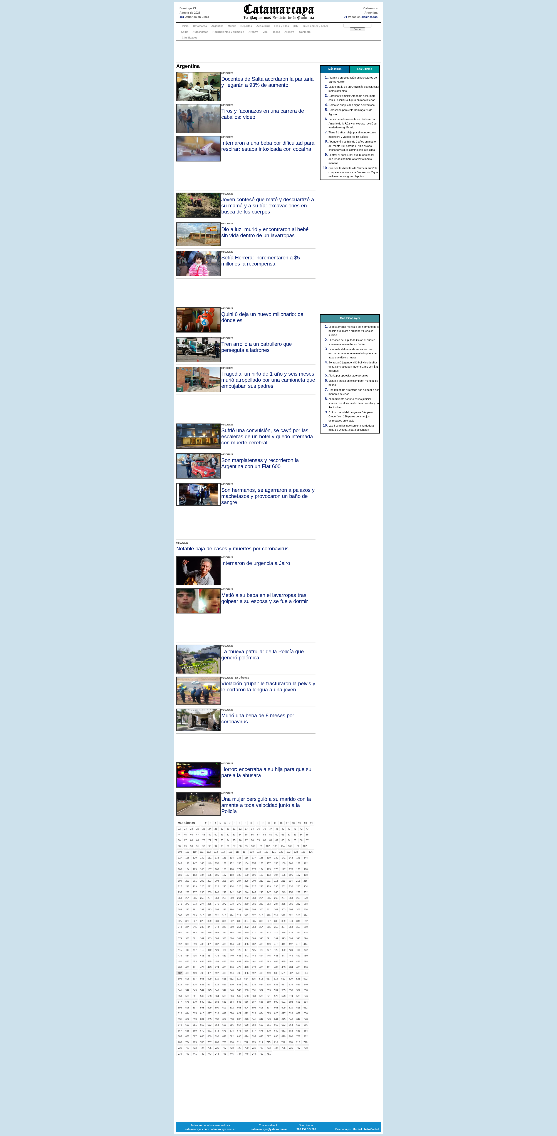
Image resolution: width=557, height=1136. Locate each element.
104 (283, 846)
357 (283, 927)
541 (180, 990)
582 (217, 1001)
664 (291, 1024)
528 (217, 984)
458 (232, 961)
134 (232, 857)
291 (195, 909)
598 (202, 1007)
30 (228, 828)
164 (187, 869)
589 (269, 1001)
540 (306, 984)
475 (224, 967)
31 (234, 828)
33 (246, 828)
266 (276, 898)
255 (195, 898)
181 (180, 875)
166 (202, 869)
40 (289, 828)
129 (195, 857)
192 (261, 875)
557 (298, 990)
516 (261, 978)
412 (291, 944)
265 (269, 898)
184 (202, 875)
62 (289, 834)
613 (180, 1013)
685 (180, 1036)
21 (311, 823)
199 (180, 880)
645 (283, 1019)
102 (268, 846)
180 (306, 869)
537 (283, 984)
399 (195, 944)
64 (301, 834)
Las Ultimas (364, 69)
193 (269, 875)
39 (283, 828)
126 (311, 851)
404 (232, 944)
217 (180, 886)
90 (191, 846)
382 (202, 938)
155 (254, 863)
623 (254, 1013)
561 (195, 996)
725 (209, 1048)
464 (276, 961)
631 (180, 1019)
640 (246, 1019)
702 (306, 1036)
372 (261, 932)
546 (217, 990)
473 (209, 967)
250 (291, 892)
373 (269, 932)
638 (232, 1019)
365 (209, 932)
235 (180, 892)
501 (283, 973)
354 (261, 927)
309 (195, 915)
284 (276, 903)
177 (283, 869)
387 (239, 938)
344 (187, 927)
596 (187, 1007)
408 (261, 944)
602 (232, 1007)
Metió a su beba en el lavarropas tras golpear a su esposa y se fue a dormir (264, 598)
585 (239, 1001)
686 (187, 1036)
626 (276, 1013)
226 (246, 886)
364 (202, 932)
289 (180, 909)
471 (195, 967)
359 (298, 927)
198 (306, 875)
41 (295, 828)
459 (239, 961)
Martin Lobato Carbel (366, 1129)
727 (224, 1048)
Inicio (185, 26)
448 (291, 955)
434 (187, 955)
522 (305, 978)
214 (291, 880)
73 (222, 840)
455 (209, 961)
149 (209, 863)
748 (246, 1053)
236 (187, 892)
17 (287, 823)
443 (254, 955)
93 (209, 846)
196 (291, 875)
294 (217, 909)
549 (239, 990)
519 (283, 978)
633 (195, 1019)
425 (254, 950)
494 (232, 973)
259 (224, 898)
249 (283, 892)
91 (197, 846)
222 (217, 886)
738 (306, 1048)
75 (234, 840)
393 (283, 938)
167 (209, 869)
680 (276, 1030)
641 (254, 1019)
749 (254, 1053)
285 (283, 903)
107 (305, 846)
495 (239, 973)
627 (283, 1013)
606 (261, 1007)
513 (239, 978)
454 (202, 961)
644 (276, 1019)
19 (299, 823)
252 (306, 892)
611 (298, 1007)
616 (202, 1013)
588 (261, 1001)
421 (224, 950)
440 (232, 955)
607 (269, 1007)
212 (276, 880)
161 (298, 863)
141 (283, 857)
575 (298, 996)
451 (180, 961)
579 (195, 1001)
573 (283, 996)
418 (202, 950)
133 (224, 857)
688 (202, 1036)
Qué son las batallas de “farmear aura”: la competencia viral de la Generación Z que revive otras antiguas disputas (353, 172)
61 (283, 834)
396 (306, 938)
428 (276, 950)
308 (187, 915)
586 (246, 1001)
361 (180, 932)
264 (261, 898)
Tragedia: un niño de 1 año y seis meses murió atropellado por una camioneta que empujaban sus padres (268, 380)
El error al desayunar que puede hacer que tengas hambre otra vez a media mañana (351, 159)
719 (298, 1042)
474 (217, 967)
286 (291, 903)
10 (244, 823)
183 (195, 875)
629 (298, 1013)
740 (187, 1053)
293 (209, 909)
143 (298, 857)
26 (203, 828)
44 (179, 834)
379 (180, 938)
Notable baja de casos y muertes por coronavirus (232, 548)
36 (264, 828)
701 (298, 1036)
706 (202, 1042)
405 (239, 944)
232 (291, 886)
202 (202, 880)
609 (283, 1007)
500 (276, 973)
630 (306, 1013)
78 (252, 840)
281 (254, 903)
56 (252, 834)
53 (234, 834)
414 (305, 944)
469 (180, 967)
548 (232, 990)
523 (180, 984)
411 (283, 944)
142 (291, 857)
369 (239, 932)
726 (217, 1048)
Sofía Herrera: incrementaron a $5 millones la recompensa (260, 261)
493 (224, 973)
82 (276, 840)
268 (291, 898)
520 (291, 978)
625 (269, 1013)
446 (276, 955)
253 (180, 898)
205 (224, 880)
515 (254, 978)
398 (187, 944)
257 (209, 898)
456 (217, 961)
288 (306, 903)
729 (239, 1048)
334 (246, 921)
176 (276, 869)
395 (298, 938)
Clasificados (189, 37)
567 (239, 996)
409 (269, 944)
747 (239, 1053)
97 (234, 846)
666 (306, 1024)
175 (269, 869)
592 (291, 1001)
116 (237, 851)
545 (209, 990)
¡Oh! (296, 26)
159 (283, 863)
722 (187, 1048)
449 (298, 955)
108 (180, 851)
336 (261, 921)
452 (187, 961)
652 (202, 1024)
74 (228, 840)
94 (216, 846)
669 (195, 1030)
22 (179, 828)
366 (217, 932)
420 (217, 950)
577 (180, 1001)
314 (231, 915)
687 (195, 1036)
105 (290, 846)
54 (240, 834)
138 (261, 857)
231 (283, 886)
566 (232, 996)
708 (217, 1042)
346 (202, 927)
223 (224, 886)
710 (232, 1042)
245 (254, 892)
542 (187, 990)
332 (232, 921)
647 (298, 1019)
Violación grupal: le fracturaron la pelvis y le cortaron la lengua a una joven (268, 686)
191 (254, 875)
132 (217, 857)
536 (276, 984)
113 (216, 851)
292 (202, 909)
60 (276, 834)
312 (217, 915)
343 (180, 927)
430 (291, 950)
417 (195, 950)
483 (283, 967)
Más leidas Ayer (350, 318)
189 (239, 875)
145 (180, 863)
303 (283, 909)
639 (239, 1019)
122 (281, 851)
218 (187, 886)
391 (269, 938)
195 (283, 875)
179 (298, 869)
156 (261, 863)
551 (254, 990)
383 (209, 938)
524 (187, 984)
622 (246, 1013)
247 (269, 892)
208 (246, 880)
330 (217, 921)
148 (202, 863)
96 (228, 846)
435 (195, 955)
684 (306, 1030)
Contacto (304, 32)
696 (261, 1036)
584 (232, 1001)
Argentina (217, 26)
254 (187, 898)
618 (217, 1013)
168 (217, 869)
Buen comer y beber (315, 26)
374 (276, 932)
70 (203, 840)
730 (246, 1048)
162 (306, 863)
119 (259, 851)
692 (232, 1036)
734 (276, 1048)
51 (222, 834)
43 (307, 828)
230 (276, 886)
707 (209, 1042)
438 (217, 955)
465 (283, 961)
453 (195, 961)
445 (269, 955)
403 (224, 944)
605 (254, 1007)
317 (254, 915)
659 (254, 1024)
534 (261, 984)
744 (217, 1053)
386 (232, 938)
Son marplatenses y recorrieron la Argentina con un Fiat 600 (260, 463)
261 (239, 898)
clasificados (369, 16)
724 (202, 1048)
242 (232, 892)
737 (298, 1048)
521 (298, 978)
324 (305, 915)
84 (289, 840)
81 (270, 840)
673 (224, 1030)
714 (261, 1042)
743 (209, 1053)
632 (187, 1019)
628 (291, 1013)
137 (254, 857)
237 (195, 892)
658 (246, 1024)
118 (252, 851)
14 (269, 823)
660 (261, 1024)
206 (232, 880)
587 (254, 1001)
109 (187, 851)
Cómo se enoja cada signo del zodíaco (352, 105)
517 (268, 978)
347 (209, 927)
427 (269, 950)
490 (202, 973)
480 (261, 967)
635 (209, 1019)
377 (298, 932)
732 (261, 1048)
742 (202, 1053)
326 (187, 921)
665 (298, 1024)
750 (261, 1053)
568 (246, 996)
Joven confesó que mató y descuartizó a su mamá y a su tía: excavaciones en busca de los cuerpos (267, 206)
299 (254, 909)
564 (217, 996)
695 (254, 1036)
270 (306, 898)
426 (261, 950)
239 (209, 892)
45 (185, 834)
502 (291, 973)
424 (246, 950)
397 (180, 944)
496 (246, 973)
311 (209, 915)
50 (216, 834)
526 (202, 984)
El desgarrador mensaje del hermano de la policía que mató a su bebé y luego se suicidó (354, 331)
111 (201, 851)
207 (239, 880)
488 (187, 973)
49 (209, 834)
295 (224, 909)
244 (246, 892)
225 (239, 886)
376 (291, 932)
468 (306, 961)
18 (293, 823)
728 (232, 1048)
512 (231, 978)
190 (246, 875)
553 (269, 990)
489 (195, 973)
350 (232, 927)
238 (202, 892)
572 (276, 996)
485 (298, 967)
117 (245, 851)
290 (187, 909)
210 (261, 880)
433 (180, 955)
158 (276, 863)
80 (264, 840)
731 (254, 1048)
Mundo (232, 26)
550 (246, 990)
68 (191, 840)
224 (232, 886)
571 (269, 996)
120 (266, 851)
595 (180, 1007)
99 (246, 846)
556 (291, 990)
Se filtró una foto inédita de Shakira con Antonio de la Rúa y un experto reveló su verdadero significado (353, 123)
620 (232, 1013)
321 (283, 915)
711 (239, 1042)
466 (291, 961)
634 (202, 1019)
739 (180, 1053)
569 (254, 996)
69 (197, 840)
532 (246, 984)
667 (180, 1030)
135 (239, 857)
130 (202, 857)
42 (301, 828)
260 (232, 898)
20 (305, 823)
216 (305, 880)
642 (261, 1019)
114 (223, 851)
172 (246, 869)
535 (269, 984)
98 (240, 846)
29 (222, 828)
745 (224, 1053)
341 (298, 921)
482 (276, 967)
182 (187, 875)
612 (305, 1007)
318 (261, 915)
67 (185, 840)
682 (291, 1030)
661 (269, 1024)
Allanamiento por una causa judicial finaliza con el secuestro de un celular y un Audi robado (354, 403)
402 (217, 944)
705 (195, 1042)
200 (187, 880)
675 (239, 1030)
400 (202, 944)
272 (187, 903)
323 (298, 915)
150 (217, 863)
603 (239, 1007)
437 (209, 955)
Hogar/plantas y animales (228, 32)
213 (283, 880)
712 (246, 1042)
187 (224, 875)
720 (305, 1042)
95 (222, 846)
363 (195, 932)
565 (224, 996)
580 (202, 1001)
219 (195, 886)
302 (276, 909)
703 (180, 1042)
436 (202, 955)
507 (195, 978)
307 (180, 915)
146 (187, 863)
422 (232, 950)
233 (298, 886)
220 (202, 886)
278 (232, 903)
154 (246, 863)
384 (217, 938)
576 (306, 996)
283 (269, 903)
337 (269, 921)
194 (276, 875)
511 (224, 978)
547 (224, 990)
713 (254, 1042)
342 (306, 921)
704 (187, 1042)
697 (269, 1036)
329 (209, 921)
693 (239, 1036)
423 (239, 950)
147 (195, 863)
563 (209, 996)
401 (209, 944)
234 (306, 886)
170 (232, 869)
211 (268, 880)
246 (261, 892)
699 (283, 1036)
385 (224, 938)
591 (283, 1001)
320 (276, 915)
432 (306, 950)
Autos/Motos (200, 32)
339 (283, 921)
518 (276, 978)
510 (217, 978)
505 (180, 978)
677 (254, 1030)
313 (224, 915)
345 (195, 927)
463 (269, 961)
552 (261, 990)
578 (187, 1001)
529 (224, 984)
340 (291, 921)
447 (283, 955)
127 (180, 857)
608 (276, 1007)
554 (276, 990)
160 (291, 863)
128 (187, 857)
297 (239, 909)
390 (261, 938)
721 (180, 1048)
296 (232, 909)
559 (180, 996)
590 (276, 1001)
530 (232, 984)
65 (307, 834)
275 (209, 903)
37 (270, 828)
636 (217, 1019)
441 (239, 955)
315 (239, 915)
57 (258, 834)
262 (246, 898)
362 (187, 932)
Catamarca (200, 26)
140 (276, 857)
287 (298, 903)
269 (298, 898)
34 (252, 828)
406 (246, 944)
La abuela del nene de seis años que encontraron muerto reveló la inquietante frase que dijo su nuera (353, 353)
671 (209, 1030)
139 (269, 857)
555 (283, 990)
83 (283, 840)
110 (194, 851)
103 (275, 846)
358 (291, 927)
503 (298, 973)
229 (269, 886)
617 (209, 1013)
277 (224, 903)
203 (209, 880)
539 (298, 984)
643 (269, 1019)
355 (269, 927)
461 (254, 961)
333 (239, 921)
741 (195, 1053)
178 (291, 869)
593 (298, 1001)
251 (298, 892)
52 (228, 834)
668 (187, 1030)
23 (185, 828)
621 (239, 1013)
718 (291, 1042)
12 (256, 823)
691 (224, 1036)
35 (258, 828)
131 (209, 857)
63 (295, 834)
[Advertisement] (278, 51)
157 (269, 863)
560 (187, 996)
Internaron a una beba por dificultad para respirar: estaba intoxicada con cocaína (267, 146)
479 (254, 967)
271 (180, 903)
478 (246, 967)
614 (187, 1013)
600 (217, 1007)
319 (268, 915)
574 (291, 996)
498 (261, 973)
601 (224, 1007)
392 (276, 938)
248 (276, 892)
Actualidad (263, 26)
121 (274, 851)
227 (254, 886)
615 (195, 1013)
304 (291, 909)
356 (276, 927)
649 (180, 1024)
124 (296, 851)
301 (269, 909)
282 (261, 903)
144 (306, 857)
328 (202, 921)
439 (224, 955)
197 (298, 875)
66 (179, 840)
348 (217, 927)
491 (209, 973)
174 (261, 869)
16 (281, 823)
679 (269, 1030)
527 (209, 984)
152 (232, 863)
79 (258, 840)
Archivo (253, 32)
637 (224, 1019)
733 (269, 1048)
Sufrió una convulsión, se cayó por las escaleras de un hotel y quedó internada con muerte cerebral (267, 436)
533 (254, 984)
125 (303, 851)
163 (180, 869)
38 (276, 828)
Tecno (276, 32)
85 (295, 840)
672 (217, 1030)
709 (224, 1042)
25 (197, 828)
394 (291, 938)
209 (254, 880)
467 (298, 961)
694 (246, 1036)
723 (195, 1048)
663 (283, 1024)
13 (263, 823)
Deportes (246, 26)
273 (195, 903)
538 (291, 984)
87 (307, 840)
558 (306, 990)
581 (209, 1001)
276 (217, 903)
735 (283, 1048)
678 (261, 1030)
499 (269, 973)
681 (283, 1030)
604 (246, 1007)
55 (246, 834)
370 (246, 932)
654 (217, 1024)
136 (246, 857)
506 (187, 978)
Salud (184, 32)
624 (261, 1013)
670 (202, 1030)
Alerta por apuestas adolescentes (348, 375)
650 (187, 1024)
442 (246, 955)
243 (239, 892)
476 (232, 967)
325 (180, 921)
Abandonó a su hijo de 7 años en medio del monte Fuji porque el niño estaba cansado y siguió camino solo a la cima (352, 145)
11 (251, 823)
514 (246, 978)
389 (254, 938)
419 (209, 950)
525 (195, 984)
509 (209, 978)
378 (306, 932)
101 (260, 846)
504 (306, 973)
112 (209, 851)
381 (195, 938)
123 (288, 851)
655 (224, 1024)
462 (261, 961)
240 (217, 892)
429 (283, 950)
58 (264, 834)
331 (224, 921)
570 (261, 996)
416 (187, 950)
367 (224, 932)
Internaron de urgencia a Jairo (255, 563)
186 (217, 875)
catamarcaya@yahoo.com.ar (269, 1129)
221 (209, 886)
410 (276, 944)
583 (224, 1001)
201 (195, 880)
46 (191, 834)
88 (179, 846)
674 (232, 1030)
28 (216, 828)
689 (209, 1036)
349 (224, 927)
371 (254, 932)
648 (306, 1019)
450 (306, 955)
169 (224, 869)
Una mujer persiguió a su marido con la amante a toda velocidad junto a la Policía (266, 805)
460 (246, 961)
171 (239, 869)
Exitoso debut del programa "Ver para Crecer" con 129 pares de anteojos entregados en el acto (351, 416)
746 (232, 1053)
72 (216, 840)
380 (187, 938)
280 (246, 903)
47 (197, 834)
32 (240, 828)
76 (240, 840)
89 (185, 846)
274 (202, 903)
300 (261, 909)
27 (209, 828)
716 (276, 1042)
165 (195, 869)
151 (224, 863)
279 (239, 903)
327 (195, 921)
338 (276, 921)
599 (209, 1007)
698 (276, 1036)
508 (202, 978)
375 (283, 932)
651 (195, 1024)
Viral (265, 32)
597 (195, 1007)
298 (246, 909)
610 (291, 1007)
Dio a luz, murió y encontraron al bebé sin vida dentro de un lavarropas (265, 232)
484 (291, 967)
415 (180, 950)
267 (283, 898)
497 (254, 973)
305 (298, 909)
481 (269, 967)
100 (253, 846)
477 (239, 967)
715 (268, 1042)
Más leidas (335, 69)
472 (202, 967)
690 (217, 1036)
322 (291, 915)
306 (306, 909)
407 (254, 944)
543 (195, 990)
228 (261, 886)
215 (298, 880)
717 (283, 1042)
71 (209, 840)
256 (202, 898)
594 (306, 1001)
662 (276, 1024)
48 (203, 834)
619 (224, 1013)
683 (298, 1030)
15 (275, 823)
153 (239, 863)
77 (246, 840)
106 (297, 846)
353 (254, 927)
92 (203, 846)
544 (202, 990)
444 (261, 955)
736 (291, 1048)
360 (306, 927)
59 (270, 834)
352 (246, 927)
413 (298, 944)
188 (232, 875)
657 (239, 1024)
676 (246, 1030)
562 (202, 996)
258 (217, 898)
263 (254, 898)
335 (254, 921)
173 (254, 869)
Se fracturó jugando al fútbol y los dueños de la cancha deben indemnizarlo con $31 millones (353, 366)
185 (209, 875)
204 (217, 880)
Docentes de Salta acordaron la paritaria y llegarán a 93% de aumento (267, 82)
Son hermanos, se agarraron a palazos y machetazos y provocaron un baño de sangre (268, 496)
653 (209, 1024)
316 (246, 915)
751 (269, 1053)
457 (224, 961)
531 (239, 984)
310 (202, 915)
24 (191, 828)
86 (301, 840)
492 (217, 973)
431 (298, 950)
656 (232, 1024)
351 (239, 927)
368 (232, 932)
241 (224, 892)
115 (230, 851)
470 (187, 967)
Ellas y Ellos (281, 26)
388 (246, 938)
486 (306, 967)
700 (291, 1036)
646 (291, 1019)
